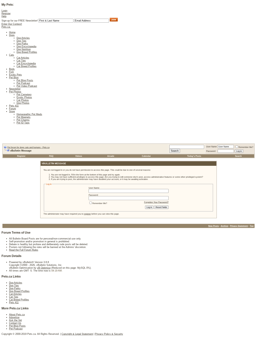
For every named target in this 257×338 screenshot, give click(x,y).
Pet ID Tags (23, 122)
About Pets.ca (17, 314)
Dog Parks (22, 43)
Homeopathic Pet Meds (29, 114)
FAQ (51, 156)
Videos (78, 156)
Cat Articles (23, 57)
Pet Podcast (23, 83)
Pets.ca (6, 26)
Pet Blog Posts (25, 80)
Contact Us (15, 323)
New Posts (213, 226)
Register (21, 156)
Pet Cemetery (24, 94)
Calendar (146, 156)
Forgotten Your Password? (156, 202)
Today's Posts (194, 156)
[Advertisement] (70, 135)
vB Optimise (44, 267)
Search (238, 156)
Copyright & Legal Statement (77, 334)
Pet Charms (23, 120)
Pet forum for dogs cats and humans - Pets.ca (28, 147)
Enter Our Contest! (12, 24)
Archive (224, 226)
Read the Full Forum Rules (23, 250)
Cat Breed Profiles (26, 66)
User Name (211, 146)
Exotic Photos (24, 97)
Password (210, 151)
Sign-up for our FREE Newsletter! (20, 20)
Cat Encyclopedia (26, 63)
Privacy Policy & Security (109, 334)
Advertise (14, 317)
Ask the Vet (15, 320)
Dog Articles (23, 38)
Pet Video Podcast (27, 86)
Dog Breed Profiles (27, 52)
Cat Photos (23, 100)
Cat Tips (21, 60)
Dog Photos (23, 103)
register (87, 214)
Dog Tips (21, 40)
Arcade (110, 156)
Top (252, 226)
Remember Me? (246, 147)
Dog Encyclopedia (26, 46)
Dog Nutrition (24, 49)
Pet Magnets (23, 117)
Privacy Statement (239, 226)
